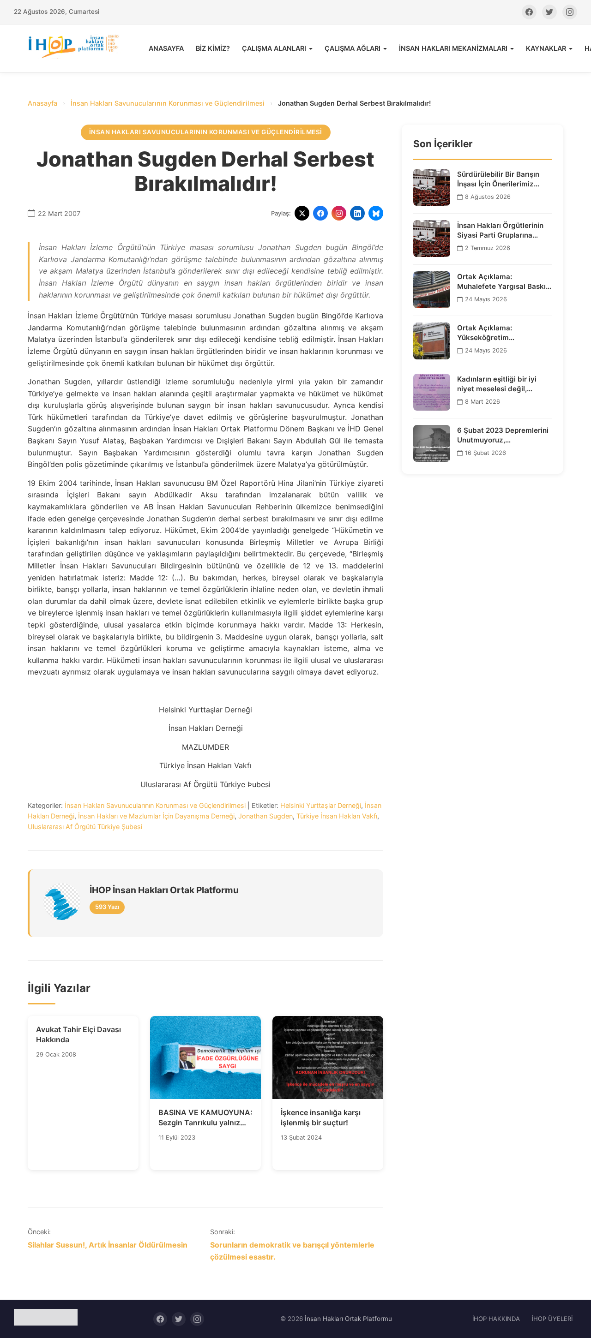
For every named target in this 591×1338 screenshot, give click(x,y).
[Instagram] (569, 12)
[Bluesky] (375, 213)
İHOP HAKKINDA (496, 1318)
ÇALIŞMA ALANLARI (274, 48)
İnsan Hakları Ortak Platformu (348, 1318)
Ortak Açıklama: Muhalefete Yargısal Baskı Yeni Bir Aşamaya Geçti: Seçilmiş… (501, 281)
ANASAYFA (166, 48)
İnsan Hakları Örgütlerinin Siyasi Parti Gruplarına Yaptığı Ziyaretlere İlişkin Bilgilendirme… (500, 230)
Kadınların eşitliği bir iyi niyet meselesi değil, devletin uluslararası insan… (504, 384)
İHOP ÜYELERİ (552, 1318)
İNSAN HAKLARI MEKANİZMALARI (453, 48)
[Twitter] (549, 12)
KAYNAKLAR (546, 48)
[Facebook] (529, 12)
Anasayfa (42, 103)
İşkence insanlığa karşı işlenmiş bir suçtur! (321, 1117)
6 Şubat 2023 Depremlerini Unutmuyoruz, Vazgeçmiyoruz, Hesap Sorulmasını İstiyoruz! (503, 435)
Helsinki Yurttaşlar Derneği (320, 805)
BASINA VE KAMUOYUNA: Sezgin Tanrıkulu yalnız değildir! (205, 1118)
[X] (302, 213)
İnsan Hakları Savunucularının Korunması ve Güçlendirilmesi (168, 103)
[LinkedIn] (357, 213)
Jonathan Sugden (265, 816)
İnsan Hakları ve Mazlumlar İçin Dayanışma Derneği (156, 816)
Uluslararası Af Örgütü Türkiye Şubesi (85, 826)
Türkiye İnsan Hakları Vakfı (336, 816)
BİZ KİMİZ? (213, 48)
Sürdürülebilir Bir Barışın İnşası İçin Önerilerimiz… (498, 178)
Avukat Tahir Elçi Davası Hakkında (78, 1034)
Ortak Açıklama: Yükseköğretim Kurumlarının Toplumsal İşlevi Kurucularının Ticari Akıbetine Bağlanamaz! (499, 332)
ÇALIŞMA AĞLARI (352, 48)
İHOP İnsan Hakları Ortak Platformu (164, 890)
